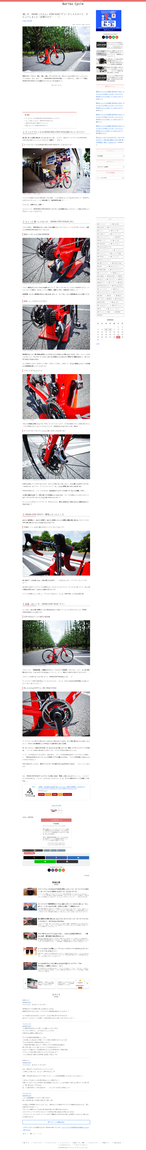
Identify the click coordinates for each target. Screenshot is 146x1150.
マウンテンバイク (51, 1142)
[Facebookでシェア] (56, 857)
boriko (57, 823)
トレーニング (65, 1142)
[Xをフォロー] (49, 843)
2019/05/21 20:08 (26, 1026)
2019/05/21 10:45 (26, 1062)
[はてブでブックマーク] (78, 857)
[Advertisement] (56, 98)
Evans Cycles (67, 794)
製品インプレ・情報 (79, 1142)
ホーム (27, 1142)
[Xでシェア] (34, 857)
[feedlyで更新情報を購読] (59, 843)
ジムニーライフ (93, 1142)
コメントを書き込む (57, 1122)
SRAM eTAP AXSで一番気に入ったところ (37, 123)
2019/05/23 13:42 (26, 1002)
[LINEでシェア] (45, 861)
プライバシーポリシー (81, 1145)
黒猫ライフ (106, 1142)
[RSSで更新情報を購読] (63, 843)
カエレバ (45, 790)
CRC (60, 794)
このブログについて (65, 1145)
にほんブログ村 (27, 21)
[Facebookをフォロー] (52, 843)
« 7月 (97, 344)
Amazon (48, 794)
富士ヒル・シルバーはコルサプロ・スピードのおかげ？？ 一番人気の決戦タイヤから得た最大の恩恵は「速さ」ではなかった (110, 140)
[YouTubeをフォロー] (56, 843)
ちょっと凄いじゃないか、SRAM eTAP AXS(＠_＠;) (39, 120)
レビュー (54, 850)
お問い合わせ (117, 1142)
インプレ (47, 850)
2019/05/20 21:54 (26, 1095)
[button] (67, 861)
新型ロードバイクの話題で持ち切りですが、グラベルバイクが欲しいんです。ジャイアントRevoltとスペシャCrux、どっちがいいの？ (110, 94)
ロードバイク (39, 850)
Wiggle (55, 794)
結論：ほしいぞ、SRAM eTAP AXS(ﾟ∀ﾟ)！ (37, 125)
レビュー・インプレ (28, 850)
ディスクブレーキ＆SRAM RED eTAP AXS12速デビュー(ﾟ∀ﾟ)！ (43, 118)
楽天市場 (41, 794)
